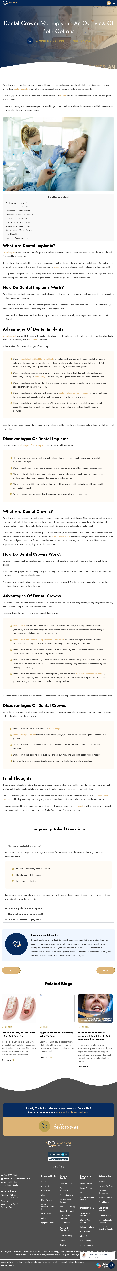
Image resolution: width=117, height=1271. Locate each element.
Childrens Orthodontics (104, 1191)
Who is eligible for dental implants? (26, 908)
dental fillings (54, 728)
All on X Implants (86, 1245)
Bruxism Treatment (67, 1211)
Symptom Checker (48, 1222)
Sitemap (11, 1265)
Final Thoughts (11, 234)
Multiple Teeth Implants (85, 1221)
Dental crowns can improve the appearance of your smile (38, 639)
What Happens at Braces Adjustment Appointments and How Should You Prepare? (94, 1036)
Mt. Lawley (61, 1262)
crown (56, 267)
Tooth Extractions (66, 1195)
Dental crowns (19, 625)
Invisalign (102, 1181)
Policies (4, 1265)
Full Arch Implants (87, 1227)
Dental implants (9, 335)
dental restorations (22, 89)
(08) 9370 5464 (66, 1127)
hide (66, 197)
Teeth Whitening (66, 1235)
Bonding (63, 1245)
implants (63, 95)
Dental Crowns (86, 1183)
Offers (43, 1218)
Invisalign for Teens (106, 1186)
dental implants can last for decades (74, 393)
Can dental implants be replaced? (24, 845)
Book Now (45, 1190)
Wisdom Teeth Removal (65, 1200)
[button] (58, 846)
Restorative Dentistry (86, 1177)
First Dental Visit (105, 1215)
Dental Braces (104, 1202)
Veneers (63, 1240)
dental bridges (41, 376)
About (43, 1181)
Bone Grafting (85, 1240)
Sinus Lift (83, 1236)
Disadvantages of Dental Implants (19, 214)
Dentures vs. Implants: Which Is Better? (105, 970)
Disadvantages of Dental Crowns (18, 230)
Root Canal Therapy (67, 1206)
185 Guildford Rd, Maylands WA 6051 (11, 1183)
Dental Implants (88, 1207)
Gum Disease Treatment (65, 1216)
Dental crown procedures (24, 734)
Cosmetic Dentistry (64, 1229)
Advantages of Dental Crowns (17, 226)
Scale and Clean (66, 1183)
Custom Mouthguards (65, 1189)
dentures (33, 339)
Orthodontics (105, 1176)
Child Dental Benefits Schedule (106, 1228)
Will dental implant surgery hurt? (24, 919)
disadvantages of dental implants (31, 445)
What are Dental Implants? (16, 203)
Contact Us (45, 1186)
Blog (43, 1195)
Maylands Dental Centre (25, 1262)
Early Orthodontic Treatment (105, 1221)
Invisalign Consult (105, 1197)
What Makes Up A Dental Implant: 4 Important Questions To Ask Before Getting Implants (24, 970)
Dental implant (9, 252)
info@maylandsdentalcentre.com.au (17, 1178)
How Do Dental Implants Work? (18, 206)
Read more (7, 1060)
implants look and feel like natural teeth (36, 358)
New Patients (46, 1200)
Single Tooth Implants (85, 1214)
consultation (80, 806)
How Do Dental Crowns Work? (18, 222)
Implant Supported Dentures (87, 1198)
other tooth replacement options (90, 673)
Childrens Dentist (103, 1208)
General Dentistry (64, 1177)
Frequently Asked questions (16, 237)
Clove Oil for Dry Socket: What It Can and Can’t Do (18, 1034)
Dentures (83, 1192)
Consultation (85, 1231)
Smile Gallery (46, 1213)
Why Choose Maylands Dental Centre (47, 1206)
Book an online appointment (41, 1111)
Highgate (71, 1262)
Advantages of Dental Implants (18, 210)
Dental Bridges (86, 1188)
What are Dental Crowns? (16, 218)
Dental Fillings (65, 1222)
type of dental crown (61, 536)
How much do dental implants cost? (25, 914)
